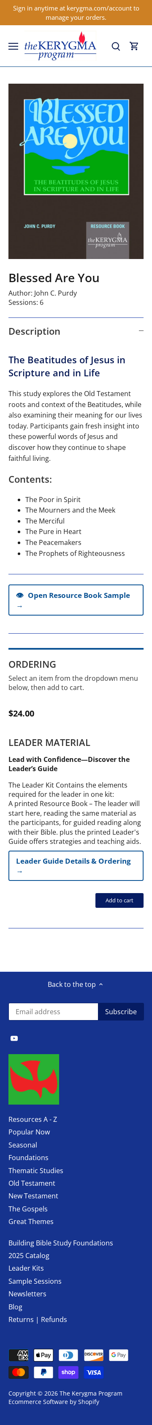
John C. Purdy (55, 293)
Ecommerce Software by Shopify (53, 1402)
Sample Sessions (35, 1281)
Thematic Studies (35, 1170)
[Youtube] (14, 1037)
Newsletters (27, 1293)
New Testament (33, 1195)
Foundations (28, 1157)
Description (34, 331)
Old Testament (31, 1183)
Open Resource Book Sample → (73, 599)
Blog (15, 1306)
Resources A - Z (32, 1119)
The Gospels (28, 1208)
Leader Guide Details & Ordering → (73, 865)
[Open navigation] (13, 46)
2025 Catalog (28, 1255)
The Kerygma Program (91, 1393)
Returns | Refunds (37, 1319)
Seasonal (22, 1145)
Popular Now (29, 1132)
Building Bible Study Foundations (60, 1243)
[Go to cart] (134, 46)
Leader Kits (26, 1268)
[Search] (115, 46)
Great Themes (31, 1221)
